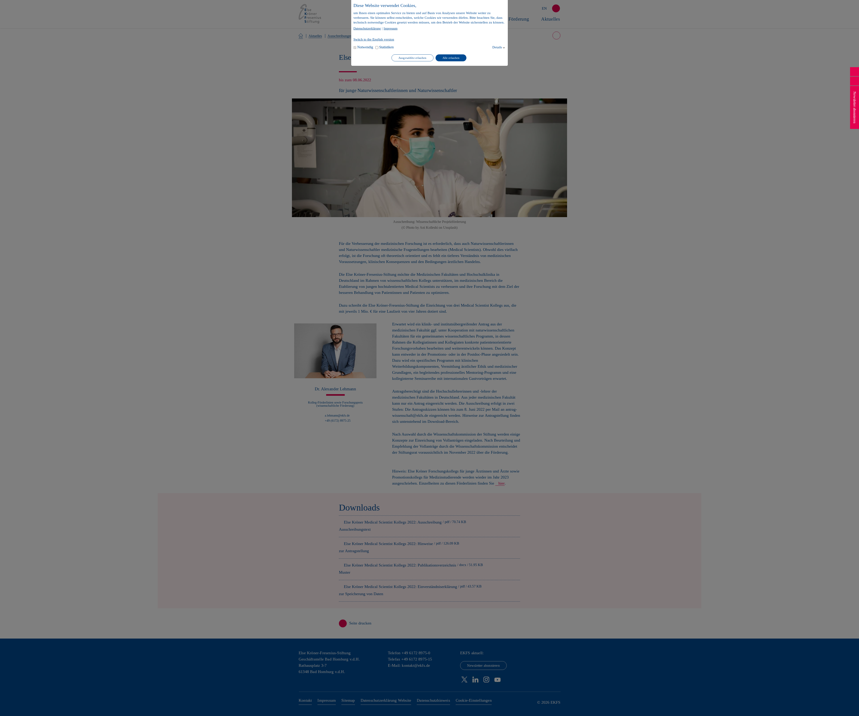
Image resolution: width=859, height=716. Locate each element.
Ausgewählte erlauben (412, 58)
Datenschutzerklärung (367, 28)
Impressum (391, 28)
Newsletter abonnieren (855, 107)
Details (497, 47)
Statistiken (386, 47)
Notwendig (365, 47)
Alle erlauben (451, 58)
